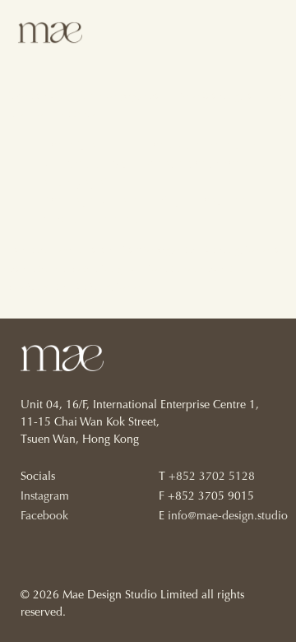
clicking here (234, 250)
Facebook (44, 517)
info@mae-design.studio (228, 517)
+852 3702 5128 (212, 477)
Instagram (45, 497)
